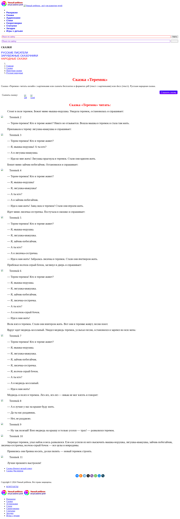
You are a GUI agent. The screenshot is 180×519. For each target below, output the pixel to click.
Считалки (11, 26)
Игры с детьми (14, 31)
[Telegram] (84, 475)
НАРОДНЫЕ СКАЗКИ (14, 58)
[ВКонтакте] (77, 475)
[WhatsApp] (95, 475)
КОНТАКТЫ (12, 487)
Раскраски (12, 12)
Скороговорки (14, 23)
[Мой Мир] (99, 475)
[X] (88, 475)
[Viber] (91, 475)
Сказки (10, 15)
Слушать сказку (168, 92)
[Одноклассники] (80, 475)
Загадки (10, 28)
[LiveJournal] (102, 475)
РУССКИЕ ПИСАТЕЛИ (14, 52)
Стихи (9, 20)
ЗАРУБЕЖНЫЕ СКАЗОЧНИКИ (19, 55)
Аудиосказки (13, 18)
